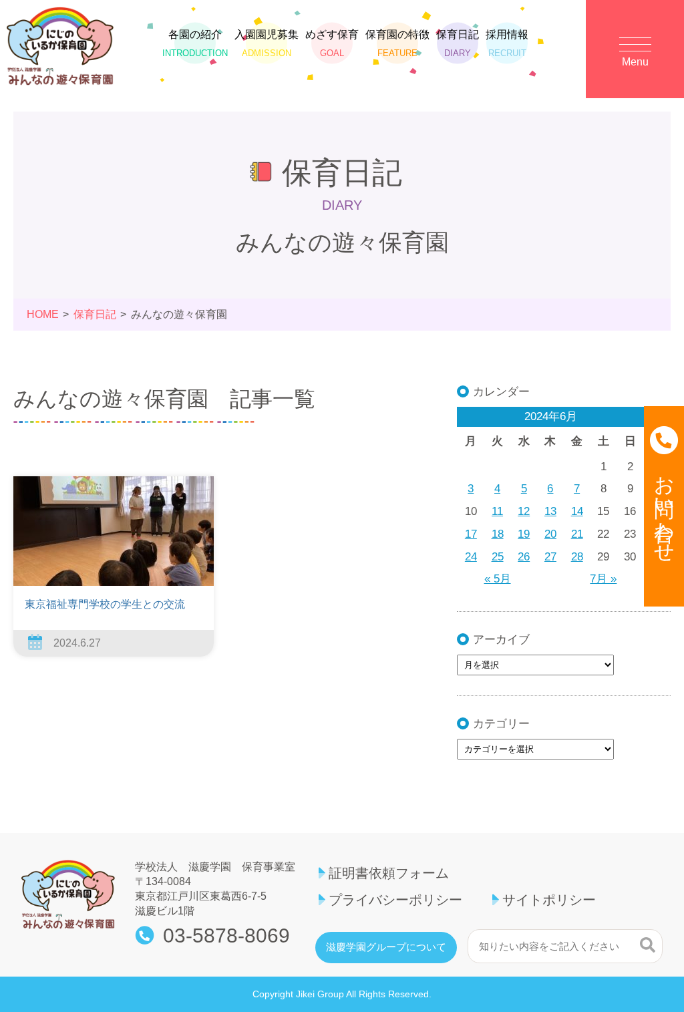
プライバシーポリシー (395, 899)
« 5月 (497, 578)
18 (498, 534)
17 (471, 534)
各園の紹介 (195, 43)
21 (577, 534)
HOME (43, 314)
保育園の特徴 (397, 43)
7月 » (603, 578)
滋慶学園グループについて (386, 947)
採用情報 (507, 43)
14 (577, 511)
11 (497, 511)
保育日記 (457, 43)
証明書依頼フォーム (389, 873)
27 (550, 556)
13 (550, 511)
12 (524, 511)
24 (471, 556)
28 (577, 556)
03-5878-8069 (226, 936)
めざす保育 (332, 43)
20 (550, 534)
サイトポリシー (549, 899)
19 (524, 534)
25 (498, 556)
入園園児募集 (266, 43)
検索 (647, 945)
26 (524, 556)
